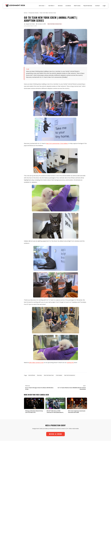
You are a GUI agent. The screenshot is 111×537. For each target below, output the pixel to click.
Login (104, 5)
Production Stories (33, 13)
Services (60, 5)
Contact (97, 5)
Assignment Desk (30, 24)
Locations (68, 5)
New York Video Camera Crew (48, 13)
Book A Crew (55, 434)
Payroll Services (87, 5)
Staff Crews (77, 5)
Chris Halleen (59, 375)
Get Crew (41, 5)
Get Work (51, 5)
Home (25, 13)
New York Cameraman (69, 375)
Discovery (39, 375)
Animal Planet (31, 375)
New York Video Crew (49, 375)
